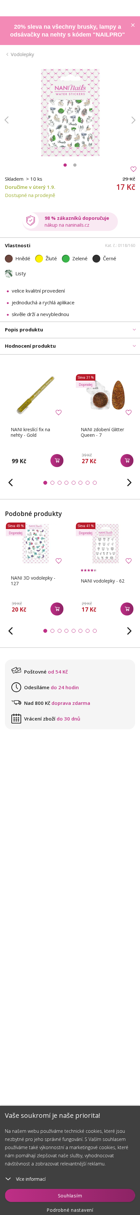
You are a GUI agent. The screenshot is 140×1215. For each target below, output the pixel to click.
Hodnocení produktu (30, 345)
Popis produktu (24, 329)
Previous (6, 120)
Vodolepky (22, 54)
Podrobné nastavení (70, 1210)
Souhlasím (70, 1195)
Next (133, 120)
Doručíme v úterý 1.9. (30, 187)
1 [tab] (65, 165)
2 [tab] (75, 165)
